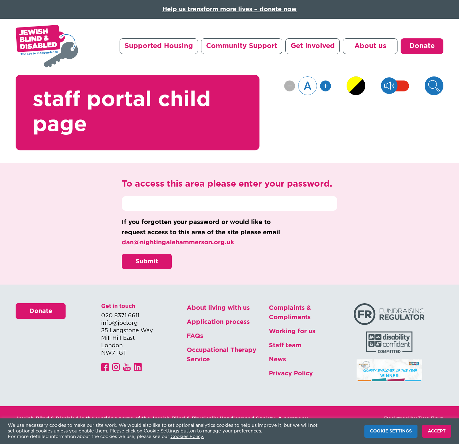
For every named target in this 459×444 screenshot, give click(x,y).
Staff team (285, 345)
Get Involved (313, 45)
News (277, 359)
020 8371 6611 (120, 316)
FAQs (195, 336)
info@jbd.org (119, 323)
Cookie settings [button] (391, 431)
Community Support (241, 45)
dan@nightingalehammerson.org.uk (178, 242)
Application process (218, 322)
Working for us (292, 331)
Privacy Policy (291, 373)
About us (370, 45)
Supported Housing (159, 45)
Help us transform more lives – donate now (229, 9)
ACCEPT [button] (437, 431)
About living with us (218, 308)
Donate (422, 45)
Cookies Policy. (187, 436)
